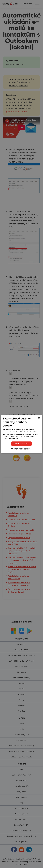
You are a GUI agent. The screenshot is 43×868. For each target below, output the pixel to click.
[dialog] (21, 434)
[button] (21, 448)
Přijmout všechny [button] (21, 443)
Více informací (13, 438)
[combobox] (39, 418)
